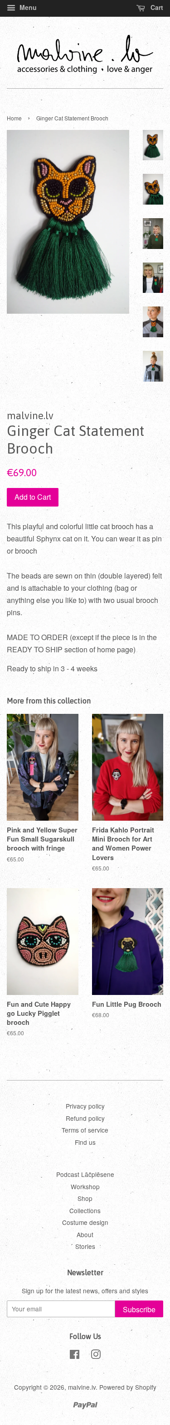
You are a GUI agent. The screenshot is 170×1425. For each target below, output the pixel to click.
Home (14, 118)
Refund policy (85, 1118)
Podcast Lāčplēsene (85, 1174)
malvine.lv (82, 1387)
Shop (85, 1198)
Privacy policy (85, 1105)
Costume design (85, 1222)
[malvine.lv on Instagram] (96, 1355)
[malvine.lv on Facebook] (74, 1355)
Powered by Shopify (127, 1387)
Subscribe (139, 1309)
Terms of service (85, 1129)
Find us (85, 1142)
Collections (85, 1210)
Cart (156, 7)
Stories (85, 1246)
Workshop (85, 1186)
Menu (27, 7)
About (85, 1234)
